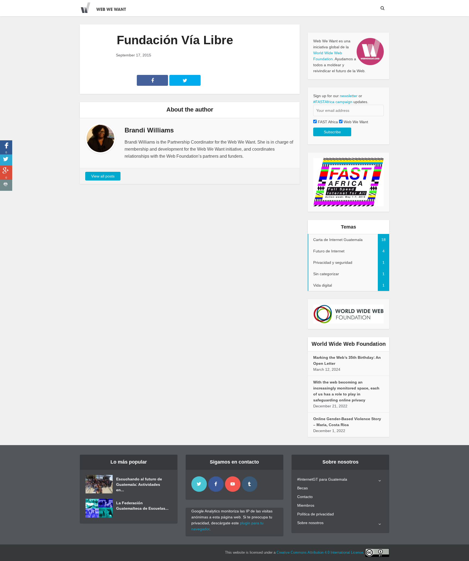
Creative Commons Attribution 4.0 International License (320, 552)
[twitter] (199, 484)
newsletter (348, 96)
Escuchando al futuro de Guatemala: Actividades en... (139, 484)
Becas (302, 488)
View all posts (103, 176)
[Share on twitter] (6, 160)
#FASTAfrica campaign (332, 102)
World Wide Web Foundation (349, 344)
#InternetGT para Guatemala (322, 479)
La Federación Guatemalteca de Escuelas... (142, 506)
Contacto (305, 497)
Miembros (305, 505)
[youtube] (232, 484)
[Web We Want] (107, 7)
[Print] (6, 185)
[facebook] (216, 484)
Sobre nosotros (310, 523)
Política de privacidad (315, 514)
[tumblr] (249, 484)
